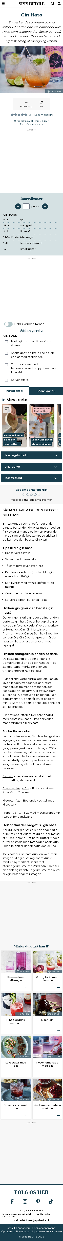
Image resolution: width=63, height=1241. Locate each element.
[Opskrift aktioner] (27, 987)
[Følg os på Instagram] (25, 1201)
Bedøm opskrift (43, 114)
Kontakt (10, 1228)
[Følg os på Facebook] (12, 1201)
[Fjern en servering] (18, 206)
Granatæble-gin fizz (16, 788)
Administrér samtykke (49, 1231)
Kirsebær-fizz (11, 800)
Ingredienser (15, 390)
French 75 (9, 812)
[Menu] (8, 3)
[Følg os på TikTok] (51, 1201)
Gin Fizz (8, 776)
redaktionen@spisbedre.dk (34, 1220)
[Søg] (52, 3)
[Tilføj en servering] (45, 206)
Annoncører (24, 1228)
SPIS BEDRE (32, 3)
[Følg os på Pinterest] (38, 1201)
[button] (14, 426)
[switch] (8, 324)
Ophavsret (7, 1231)
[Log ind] (59, 3)
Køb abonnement (44, 1228)
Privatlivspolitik (24, 1231)
